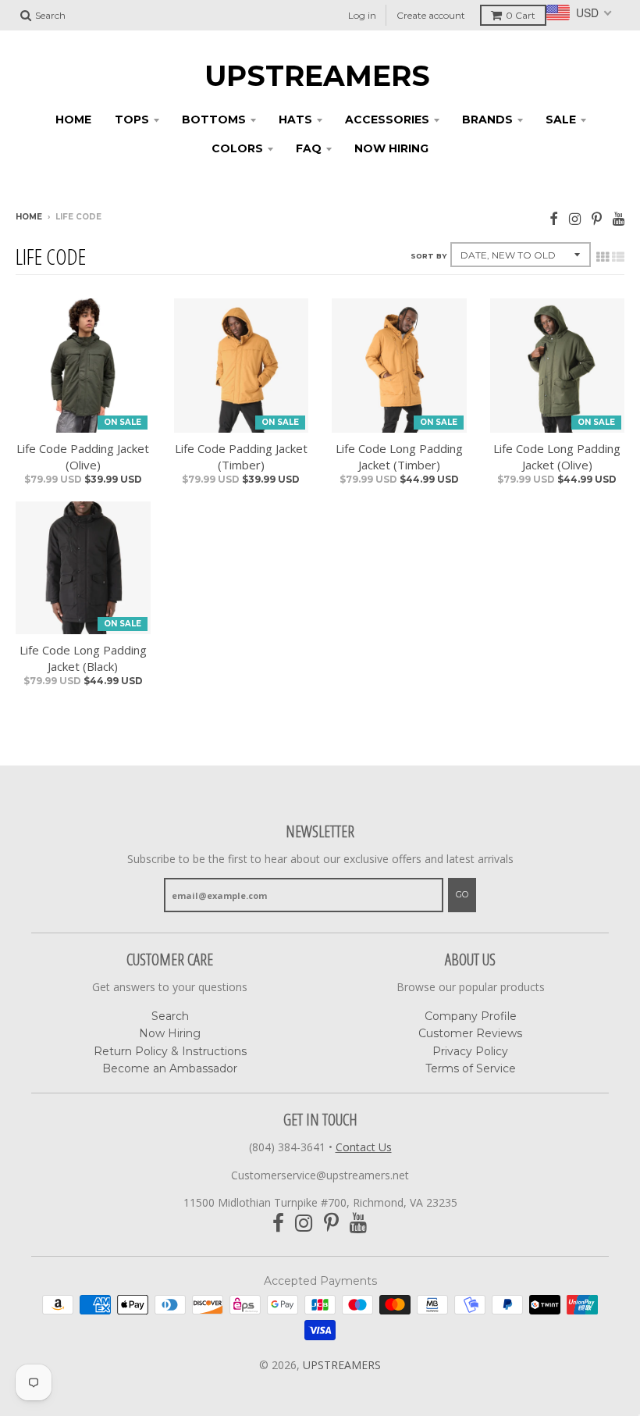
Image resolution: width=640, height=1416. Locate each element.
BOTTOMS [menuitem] (214, 119)
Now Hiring (170, 1033)
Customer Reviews (470, 1033)
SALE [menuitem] (561, 119)
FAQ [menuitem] (309, 148)
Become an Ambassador (169, 1068)
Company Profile (471, 1016)
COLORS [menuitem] (237, 148)
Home (29, 217)
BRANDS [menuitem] (487, 119)
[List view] (618, 257)
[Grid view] (602, 257)
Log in (362, 15)
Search (170, 1016)
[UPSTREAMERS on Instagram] (575, 218)
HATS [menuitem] (295, 119)
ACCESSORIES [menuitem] (387, 119)
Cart (520, 15)
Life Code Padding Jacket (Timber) (241, 456)
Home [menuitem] (73, 119)
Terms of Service (470, 1068)
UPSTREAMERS (317, 76)
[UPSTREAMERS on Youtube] (618, 218)
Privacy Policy (470, 1051)
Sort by (428, 255)
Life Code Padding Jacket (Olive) (82, 456)
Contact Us (364, 1147)
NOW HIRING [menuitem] (391, 148)
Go (462, 894)
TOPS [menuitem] (132, 119)
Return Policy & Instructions (170, 1051)
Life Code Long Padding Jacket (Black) (83, 658)
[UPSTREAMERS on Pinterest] (597, 218)
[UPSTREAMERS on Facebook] (553, 218)
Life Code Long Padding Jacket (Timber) (399, 456)
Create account (430, 15)
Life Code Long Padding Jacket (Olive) (556, 456)
